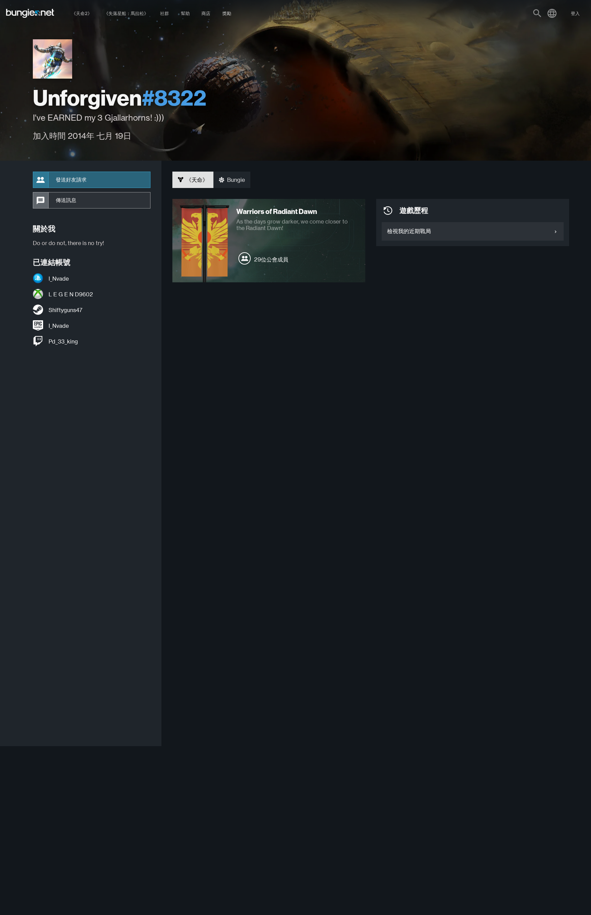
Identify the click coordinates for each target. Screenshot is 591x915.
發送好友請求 (71, 180)
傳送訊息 (66, 200)
